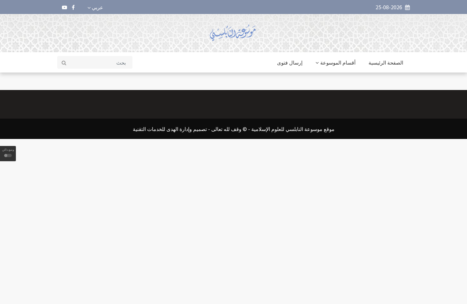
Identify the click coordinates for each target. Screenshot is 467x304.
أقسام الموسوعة (337, 62)
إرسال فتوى (289, 62)
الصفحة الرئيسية (386, 62)
